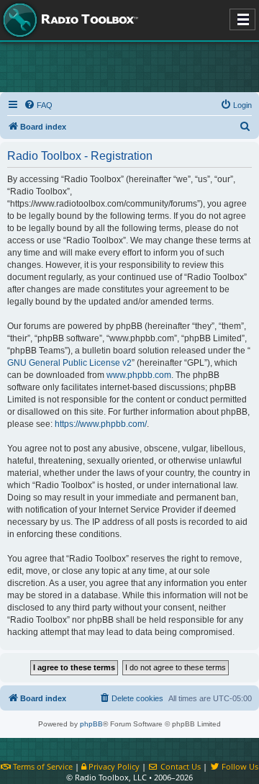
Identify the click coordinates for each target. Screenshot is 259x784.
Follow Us (238, 766)
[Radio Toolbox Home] (68, 20)
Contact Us (179, 766)
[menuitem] (38, 105)
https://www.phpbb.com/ (101, 424)
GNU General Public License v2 (69, 363)
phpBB (91, 724)
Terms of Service (42, 766)
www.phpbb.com (138, 375)
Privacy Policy (113, 766)
